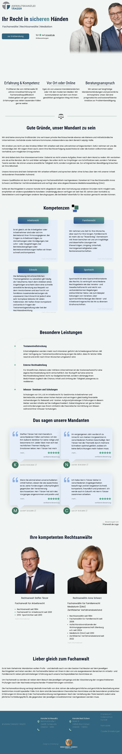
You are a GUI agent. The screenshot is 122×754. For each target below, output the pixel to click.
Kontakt (104, 719)
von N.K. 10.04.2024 (78, 465)
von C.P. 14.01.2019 (78, 511)
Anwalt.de (50, 35)
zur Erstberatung (15, 36)
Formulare (105, 725)
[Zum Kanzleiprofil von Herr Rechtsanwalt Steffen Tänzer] (111, 524)
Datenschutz (106, 717)
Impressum (106, 714)
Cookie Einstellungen (110, 731)
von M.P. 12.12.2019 (27, 511)
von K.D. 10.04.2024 (27, 465)
